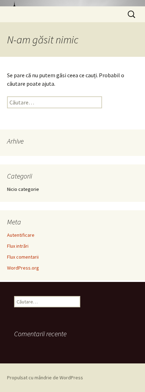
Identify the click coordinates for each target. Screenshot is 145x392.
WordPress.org (23, 268)
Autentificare (20, 235)
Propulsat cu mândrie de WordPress (45, 377)
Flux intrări (18, 246)
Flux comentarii (23, 257)
